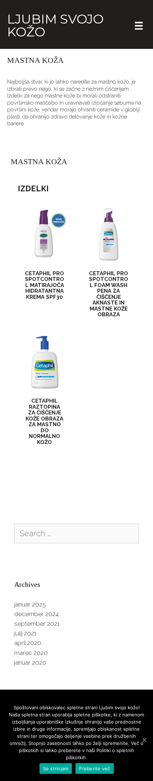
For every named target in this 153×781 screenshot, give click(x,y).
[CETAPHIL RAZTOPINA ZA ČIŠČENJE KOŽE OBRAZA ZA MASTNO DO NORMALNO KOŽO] (44, 387)
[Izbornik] (139, 25)
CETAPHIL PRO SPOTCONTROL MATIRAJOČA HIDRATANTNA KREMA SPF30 (44, 285)
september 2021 (36, 623)
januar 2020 (30, 662)
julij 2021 (25, 633)
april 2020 (27, 642)
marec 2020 (31, 652)
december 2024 (36, 614)
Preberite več (94, 768)
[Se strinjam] (144, 740)
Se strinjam (56, 768)
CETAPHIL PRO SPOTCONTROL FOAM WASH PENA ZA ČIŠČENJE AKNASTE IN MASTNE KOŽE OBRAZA (108, 294)
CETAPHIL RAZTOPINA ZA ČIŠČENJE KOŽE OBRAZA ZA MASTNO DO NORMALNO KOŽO (44, 421)
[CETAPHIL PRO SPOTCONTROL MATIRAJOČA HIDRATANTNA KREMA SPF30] (44, 259)
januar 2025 (30, 604)
